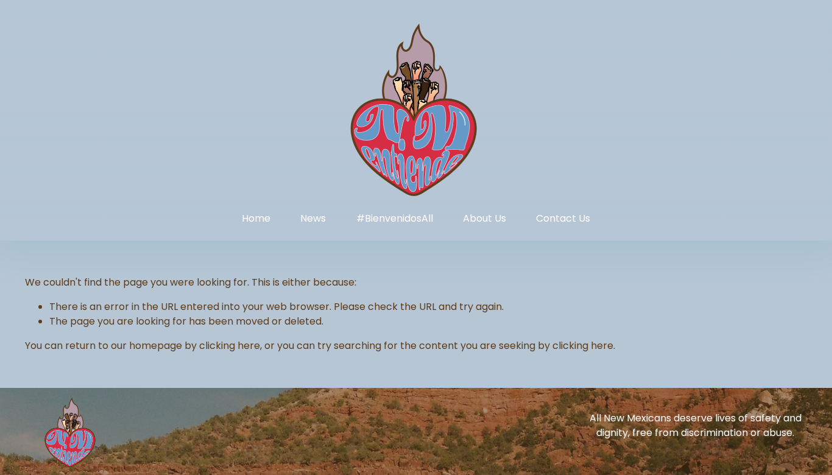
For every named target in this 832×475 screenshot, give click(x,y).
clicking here (229, 346)
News (313, 218)
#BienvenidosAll (394, 218)
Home (256, 218)
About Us (484, 218)
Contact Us (563, 218)
